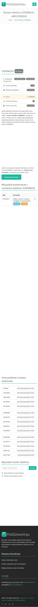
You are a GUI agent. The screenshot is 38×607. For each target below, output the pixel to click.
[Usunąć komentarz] (34, 199)
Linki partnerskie (20, 600)
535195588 (18, 406)
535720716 (18, 442)
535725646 (18, 446)
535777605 (18, 455)
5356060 (18, 388)
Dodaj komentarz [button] (11, 177)
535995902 (18, 413)
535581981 (18, 450)
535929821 (18, 426)
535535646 (18, 431)
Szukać (32, 468)
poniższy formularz (15, 585)
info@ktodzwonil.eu (29, 582)
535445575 (18, 402)
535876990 (18, 397)
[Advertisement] (19, 47)
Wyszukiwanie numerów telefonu (14, 473)
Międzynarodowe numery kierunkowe (13, 568)
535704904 (18, 422)
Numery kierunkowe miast (9, 560)
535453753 (18, 417)
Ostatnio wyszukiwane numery (13, 476)
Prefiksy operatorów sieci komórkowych (14, 564)
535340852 (18, 437)
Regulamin (23, 598)
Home (10, 20)
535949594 (18, 393)
